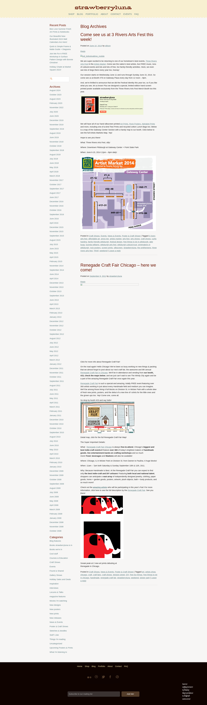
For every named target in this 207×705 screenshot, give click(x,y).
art (143, 572)
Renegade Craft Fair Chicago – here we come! (118, 267)
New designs (55, 605)
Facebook (110, 678)
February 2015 (56, 261)
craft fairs (97, 575)
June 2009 (54, 497)
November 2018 (56, 142)
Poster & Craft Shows (131, 236)
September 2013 (57, 296)
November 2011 (56, 373)
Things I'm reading (57, 639)
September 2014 (57, 270)
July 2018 (54, 159)
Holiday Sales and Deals (60, 579)
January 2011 (55, 415)
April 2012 (54, 355)
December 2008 (56, 522)
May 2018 (54, 167)
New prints (54, 614)
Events (104, 236)
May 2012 (54, 351)
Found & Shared (57, 571)
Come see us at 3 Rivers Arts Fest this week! (116, 37)
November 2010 (56, 424)
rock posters (95, 248)
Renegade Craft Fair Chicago (99, 447)
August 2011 (55, 385)
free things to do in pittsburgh (135, 242)
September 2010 (57, 432)
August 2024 (55, 90)
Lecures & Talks (56, 592)
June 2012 (54, 347)
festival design (116, 242)
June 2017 (54, 197)
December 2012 (56, 321)
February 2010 (56, 462)
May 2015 (54, 253)
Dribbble (96, 678)
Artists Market (100, 64)
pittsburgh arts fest (108, 245)
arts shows (135, 239)
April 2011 (54, 403)
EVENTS (127, 14)
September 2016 (57, 214)
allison (108, 46)
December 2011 (56, 368)
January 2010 (55, 467)
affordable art (94, 239)
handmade (94, 578)
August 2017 (55, 193)
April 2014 (54, 278)
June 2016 (54, 219)
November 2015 (56, 231)
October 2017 (55, 184)
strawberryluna (130, 248)
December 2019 (56, 120)
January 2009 (55, 518)
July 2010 (54, 441)
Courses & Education (59, 558)
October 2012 (55, 330)
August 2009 (55, 488)
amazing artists (100, 487)
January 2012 (55, 364)
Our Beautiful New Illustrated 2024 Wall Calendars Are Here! (58, 39)
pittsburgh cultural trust (127, 245)
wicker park (145, 578)
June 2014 (54, 274)
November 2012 (56, 326)
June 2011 (54, 394)
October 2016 (55, 210)
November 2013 (56, 287)
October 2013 (55, 291)
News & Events (114, 236)
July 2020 (54, 112)
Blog (80, 14)
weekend (103, 251)
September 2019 (57, 129)
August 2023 (55, 99)
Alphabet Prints (148, 124)
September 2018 (57, 150)
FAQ (136, 14)
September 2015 (57, 236)
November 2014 (56, 266)
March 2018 (55, 176)
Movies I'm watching (58, 601)
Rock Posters (135, 124)
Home (79, 666)
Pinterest (117, 678)
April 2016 (54, 223)
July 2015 (54, 244)
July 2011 (54, 390)
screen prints (107, 248)
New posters (55, 609)
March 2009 (55, 509)
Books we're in (56, 549)
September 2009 (57, 484)
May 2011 (54, 398)
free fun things (136, 575)
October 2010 (55, 428)
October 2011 (55, 377)
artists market (116, 239)
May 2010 (54, 450)
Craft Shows (94, 236)
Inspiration (54, 584)
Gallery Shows (56, 575)
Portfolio (92, 14)
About (104, 14)
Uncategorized (56, 644)
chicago (83, 575)
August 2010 (55, 437)
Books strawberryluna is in (61, 545)
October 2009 (55, 479)
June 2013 (54, 300)
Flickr (89, 678)
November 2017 (56, 180)
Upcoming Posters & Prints (61, 648)
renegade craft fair (108, 578)
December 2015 (56, 227)
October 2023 (55, 95)
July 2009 (54, 492)
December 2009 (56, 471)
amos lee (105, 239)
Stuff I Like (54, 635)
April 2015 (54, 257)
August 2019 (55, 133)
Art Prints (124, 124)
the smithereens (144, 248)
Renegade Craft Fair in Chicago (94, 373)
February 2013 (56, 313)
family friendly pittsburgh (98, 242)
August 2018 (55, 154)
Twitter (103, 678)
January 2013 (55, 317)
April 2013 (54, 304)
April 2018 (54, 172)
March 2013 (55, 308)
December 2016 (56, 201)
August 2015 (55, 240)
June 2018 (54, 163)
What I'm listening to (58, 652)
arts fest (126, 239)
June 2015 (54, 249)
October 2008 (55, 531)
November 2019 (56, 125)
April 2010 (54, 454)
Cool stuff (54, 554)
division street (119, 575)
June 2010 (54, 445)
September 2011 (57, 381)
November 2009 (56, 475)
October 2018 (55, 146)
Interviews (54, 588)
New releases (55, 618)
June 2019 (54, 137)
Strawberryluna (103, 9)
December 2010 (56, 420)
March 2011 (55, 407)
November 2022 (56, 107)
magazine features (58, 596)
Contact (116, 14)
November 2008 (56, 527)
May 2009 (54, 501)
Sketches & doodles (58, 631)
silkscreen (118, 248)
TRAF (96, 251)
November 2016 (56, 206)
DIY (127, 575)
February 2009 (56, 514)
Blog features (55, 541)
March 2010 (55, 458)
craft (90, 575)
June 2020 (54, 116)
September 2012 (57, 334)
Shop (71, 14)
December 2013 (56, 283)
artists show (150, 572)
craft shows (146, 239)
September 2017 (57, 189)
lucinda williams (92, 245)
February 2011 (56, 411)
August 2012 (55, 338)
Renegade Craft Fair (89, 383)
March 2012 (55, 360)
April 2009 (54, 505)
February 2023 (56, 103)
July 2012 (54, 343)
